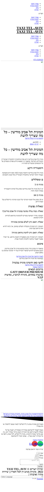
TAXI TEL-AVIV (30, 28)
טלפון (41, 455)
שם (41, 453)
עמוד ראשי (35, 4)
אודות (37, 10)
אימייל (40, 458)
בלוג (37, 8)
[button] (22, 14)
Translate (40, 479)
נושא (41, 464)
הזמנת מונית (34, 6)
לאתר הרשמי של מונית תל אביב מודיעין (29, 256)
